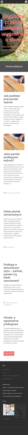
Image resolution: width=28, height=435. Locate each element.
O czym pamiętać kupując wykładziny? (11, 396)
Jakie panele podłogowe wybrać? (12, 157)
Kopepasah (23, 427)
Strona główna (6, 369)
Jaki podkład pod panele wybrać (12, 99)
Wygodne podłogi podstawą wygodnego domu (14, 28)
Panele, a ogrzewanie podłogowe (11, 321)
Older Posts (9, 353)
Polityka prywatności (7, 379)
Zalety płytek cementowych (13, 213)
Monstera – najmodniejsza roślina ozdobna (13, 387)
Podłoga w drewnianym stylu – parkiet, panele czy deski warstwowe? (13, 272)
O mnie (4, 372)
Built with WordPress (6, 427)
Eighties (17, 427)
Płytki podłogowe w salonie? (9, 390)
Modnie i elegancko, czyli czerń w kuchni (12, 393)
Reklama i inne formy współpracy (10, 375)
